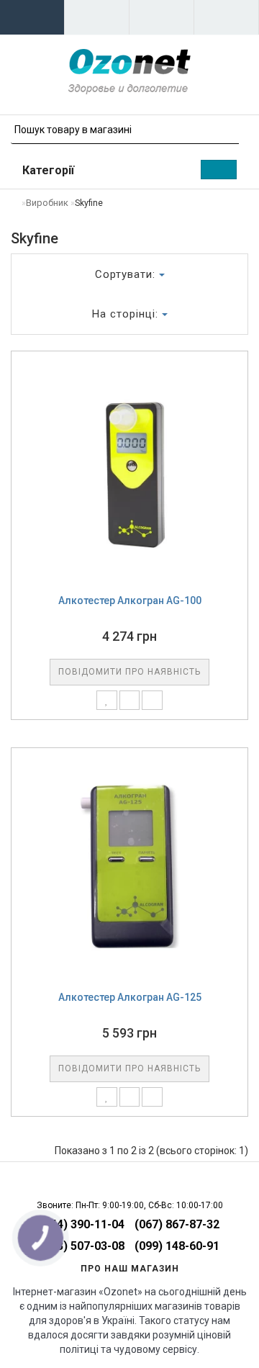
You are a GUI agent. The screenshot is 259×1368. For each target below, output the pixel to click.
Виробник (47, 202)
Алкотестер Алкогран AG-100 (129, 600)
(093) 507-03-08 (82, 1246)
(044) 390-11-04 (82, 1224)
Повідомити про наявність (129, 672)
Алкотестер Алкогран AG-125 (129, 997)
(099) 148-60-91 (177, 1246)
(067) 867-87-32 (177, 1224)
